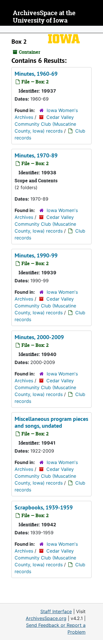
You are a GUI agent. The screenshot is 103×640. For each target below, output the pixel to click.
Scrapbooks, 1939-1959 (44, 507)
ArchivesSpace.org (46, 618)
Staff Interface (56, 611)
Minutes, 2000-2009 (39, 337)
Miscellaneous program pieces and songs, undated (51, 422)
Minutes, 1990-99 (36, 255)
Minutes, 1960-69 (36, 73)
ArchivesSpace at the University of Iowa (44, 16)
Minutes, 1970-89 (36, 155)
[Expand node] (97, 29)
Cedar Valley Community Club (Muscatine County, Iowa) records (45, 124)
